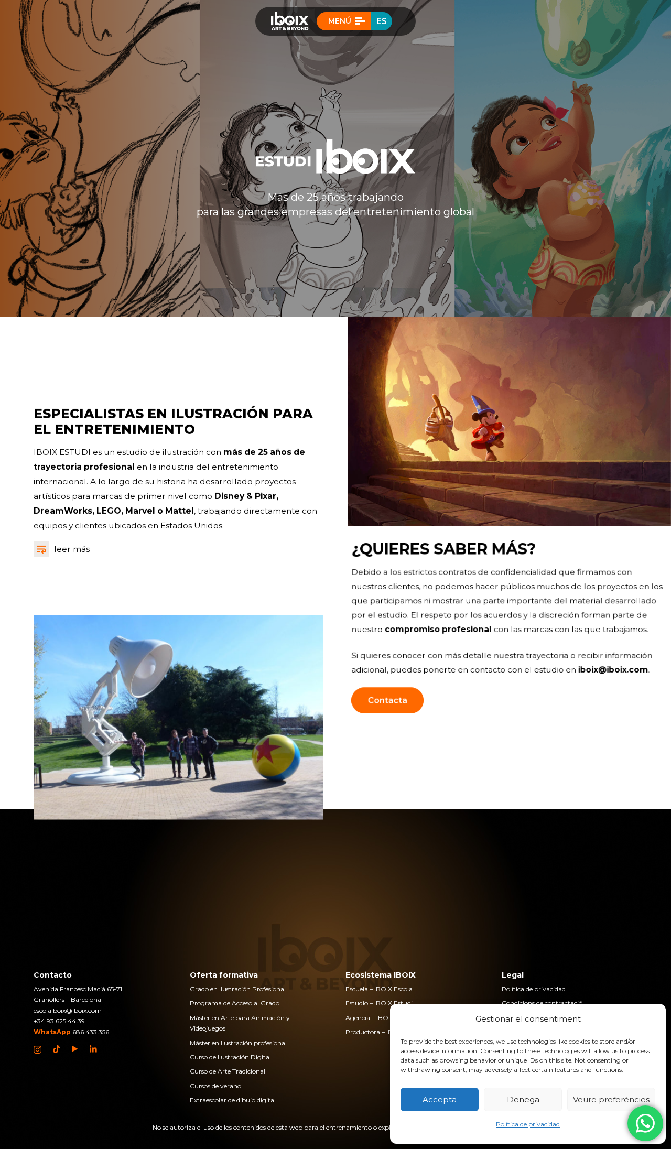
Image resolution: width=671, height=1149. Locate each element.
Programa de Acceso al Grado (234, 1003)
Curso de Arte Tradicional (227, 1071)
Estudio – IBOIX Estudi (379, 1003)
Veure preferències (611, 1099)
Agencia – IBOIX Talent (380, 1018)
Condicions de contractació (542, 1003)
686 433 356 (90, 1032)
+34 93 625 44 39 (59, 1021)
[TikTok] (56, 1049)
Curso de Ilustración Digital (230, 1057)
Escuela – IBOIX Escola (379, 989)
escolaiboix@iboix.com (68, 1010)
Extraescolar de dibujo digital (233, 1100)
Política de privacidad (528, 1124)
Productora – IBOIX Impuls (386, 1032)
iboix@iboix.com (613, 670)
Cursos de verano (215, 1086)
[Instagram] (37, 1049)
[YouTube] (75, 1049)
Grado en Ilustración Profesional (238, 989)
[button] (344, 21)
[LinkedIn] (93, 1049)
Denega (523, 1099)
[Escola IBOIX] (290, 21)
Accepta (440, 1099)
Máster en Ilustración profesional (238, 1043)
